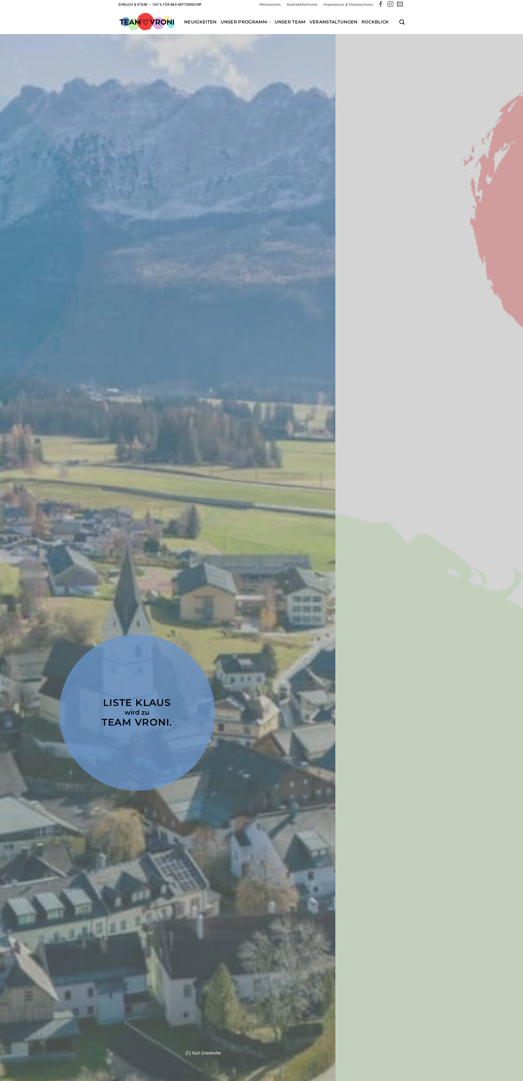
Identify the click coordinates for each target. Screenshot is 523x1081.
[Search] (402, 22)
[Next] (505, 574)
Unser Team (290, 22)
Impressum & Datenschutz (348, 4)
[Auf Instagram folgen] (390, 4)
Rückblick (375, 22)
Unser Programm (244, 22)
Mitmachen (270, 4)
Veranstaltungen (333, 22)
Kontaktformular (302, 4)
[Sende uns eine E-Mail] (400, 4)
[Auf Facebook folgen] (381, 4)
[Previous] (17, 574)
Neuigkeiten (200, 22)
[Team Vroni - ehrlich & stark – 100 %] (147, 22)
